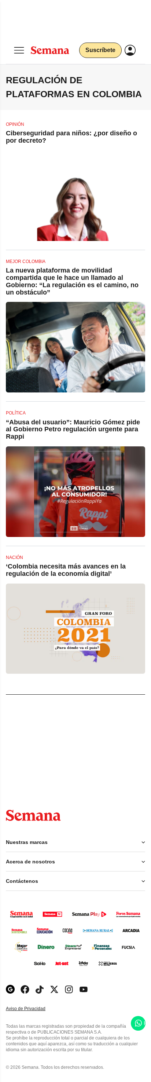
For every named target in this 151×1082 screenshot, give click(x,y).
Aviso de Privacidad (33, 1009)
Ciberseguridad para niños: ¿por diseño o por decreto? (71, 136)
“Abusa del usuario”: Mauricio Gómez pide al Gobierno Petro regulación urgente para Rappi (73, 429)
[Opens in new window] (25, 989)
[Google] (10, 989)
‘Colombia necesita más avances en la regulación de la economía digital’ (66, 570)
